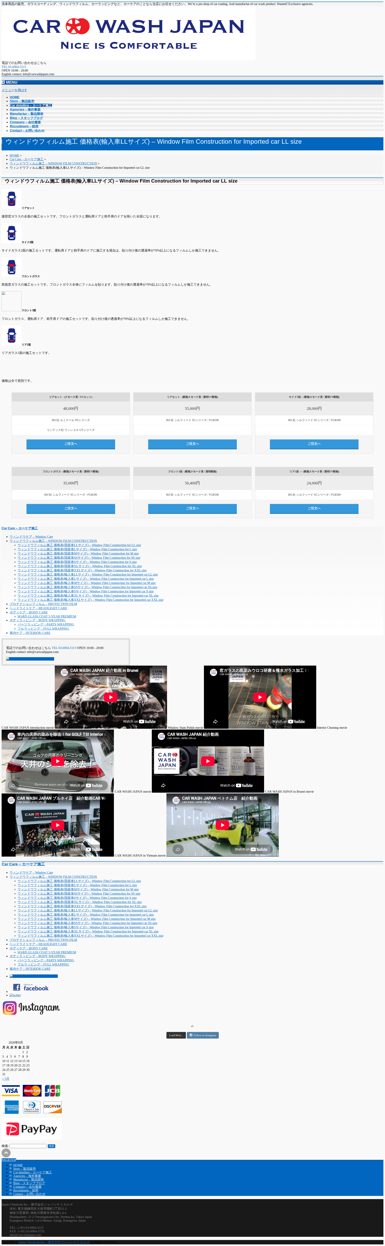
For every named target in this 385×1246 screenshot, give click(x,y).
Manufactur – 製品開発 (28, 1179)
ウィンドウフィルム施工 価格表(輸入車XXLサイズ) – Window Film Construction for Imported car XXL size (90, 599)
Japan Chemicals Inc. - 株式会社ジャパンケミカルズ (54, 1242)
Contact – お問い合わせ (29, 1194)
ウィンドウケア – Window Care (31, 536)
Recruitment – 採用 (25, 1190)
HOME (18, 1165)
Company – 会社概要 (27, 1186)
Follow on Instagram (205, 1035)
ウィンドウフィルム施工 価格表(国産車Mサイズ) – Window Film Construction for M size (78, 553)
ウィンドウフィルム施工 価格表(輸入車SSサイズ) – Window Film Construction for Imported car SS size (87, 587)
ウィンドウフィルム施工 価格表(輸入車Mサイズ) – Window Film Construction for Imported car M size (87, 583)
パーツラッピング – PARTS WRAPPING (46, 624)
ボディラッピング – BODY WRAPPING (38, 620)
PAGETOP (9, 1160)
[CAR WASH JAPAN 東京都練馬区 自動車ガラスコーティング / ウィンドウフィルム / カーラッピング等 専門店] (128, 59)
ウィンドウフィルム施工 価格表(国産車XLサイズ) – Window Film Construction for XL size (80, 566)
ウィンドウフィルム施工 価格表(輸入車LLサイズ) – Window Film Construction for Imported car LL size (88, 574)
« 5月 (5, 1078)
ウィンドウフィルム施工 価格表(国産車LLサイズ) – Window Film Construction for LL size (79, 545)
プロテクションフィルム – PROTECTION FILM (43, 604)
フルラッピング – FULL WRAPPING (43, 628)
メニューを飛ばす (14, 90)
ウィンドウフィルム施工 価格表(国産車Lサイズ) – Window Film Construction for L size (77, 549)
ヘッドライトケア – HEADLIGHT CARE (38, 608)
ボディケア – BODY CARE (29, 612)
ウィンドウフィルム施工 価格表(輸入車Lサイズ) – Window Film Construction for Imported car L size (86, 578)
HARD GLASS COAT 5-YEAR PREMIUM (47, 616)
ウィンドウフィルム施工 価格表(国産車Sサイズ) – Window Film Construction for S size (77, 562)
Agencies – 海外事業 (27, 1176)
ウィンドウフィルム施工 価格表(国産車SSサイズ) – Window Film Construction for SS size (79, 557)
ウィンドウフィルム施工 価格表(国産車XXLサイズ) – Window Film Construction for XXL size (82, 570)
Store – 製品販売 (24, 1168)
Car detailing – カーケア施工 (32, 1172)
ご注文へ (70, 443)
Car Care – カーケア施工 (20, 528)
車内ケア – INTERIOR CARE (30, 633)
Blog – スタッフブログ (29, 1183)
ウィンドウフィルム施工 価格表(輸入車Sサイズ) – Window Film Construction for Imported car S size (86, 591)
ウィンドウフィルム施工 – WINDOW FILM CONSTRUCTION (53, 541)
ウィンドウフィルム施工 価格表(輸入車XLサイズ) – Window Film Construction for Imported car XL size (88, 595)
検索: (5, 1146)
